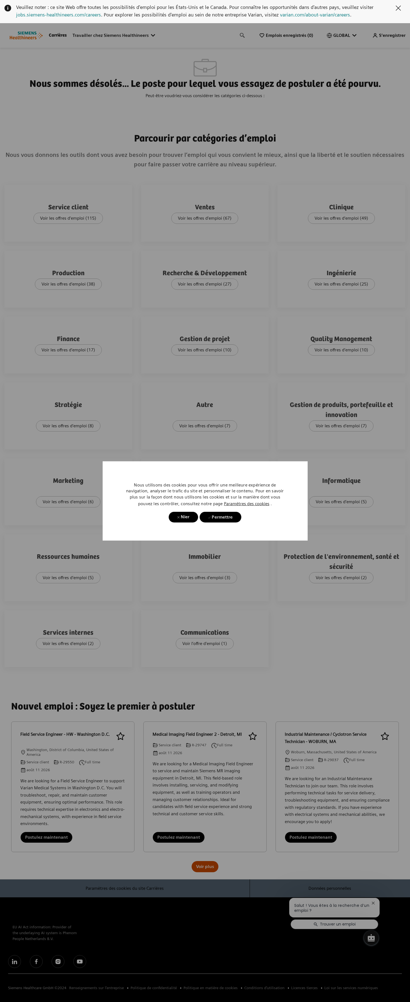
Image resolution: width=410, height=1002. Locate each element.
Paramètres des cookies (246, 503)
